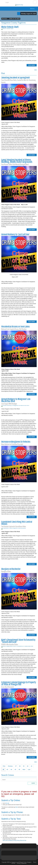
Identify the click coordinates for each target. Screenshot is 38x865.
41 (31, 766)
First (4, 766)
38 (19, 766)
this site (7, 803)
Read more (31, 65)
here (17, 807)
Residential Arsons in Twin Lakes (15, 326)
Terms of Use (23, 840)
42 (3, 769)
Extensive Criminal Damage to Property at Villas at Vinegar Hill (18, 683)
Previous (10, 766)
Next (24, 769)
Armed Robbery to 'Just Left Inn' (15, 234)
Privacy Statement (21, 863)
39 (23, 766)
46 (19, 769)
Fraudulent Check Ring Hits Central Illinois (16, 523)
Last (29, 769)
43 (7, 769)
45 (15, 769)
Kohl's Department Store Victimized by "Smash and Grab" (18, 641)
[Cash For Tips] (19, 5)
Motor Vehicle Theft (10, 27)
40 (27, 766)
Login (7, 2)
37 (16, 766)
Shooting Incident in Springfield (15, 77)
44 (11, 769)
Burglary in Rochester (11, 569)
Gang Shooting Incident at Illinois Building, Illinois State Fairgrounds (16, 161)
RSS (35, 70)
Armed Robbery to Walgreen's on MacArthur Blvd (15, 400)
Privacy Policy (16, 840)
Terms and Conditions (8, 840)
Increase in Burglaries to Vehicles (15, 442)
